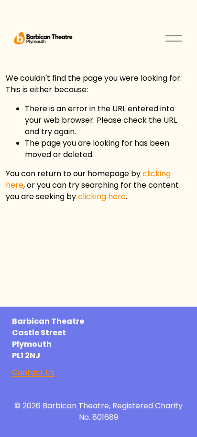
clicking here (102, 196)
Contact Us (33, 372)
